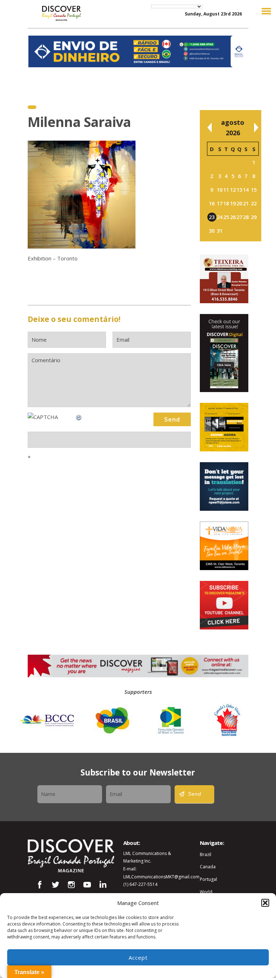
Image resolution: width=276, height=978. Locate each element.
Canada (208, 867)
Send (194, 794)
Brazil (205, 854)
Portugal (208, 879)
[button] (265, 902)
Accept (138, 957)
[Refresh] (79, 416)
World (206, 892)
